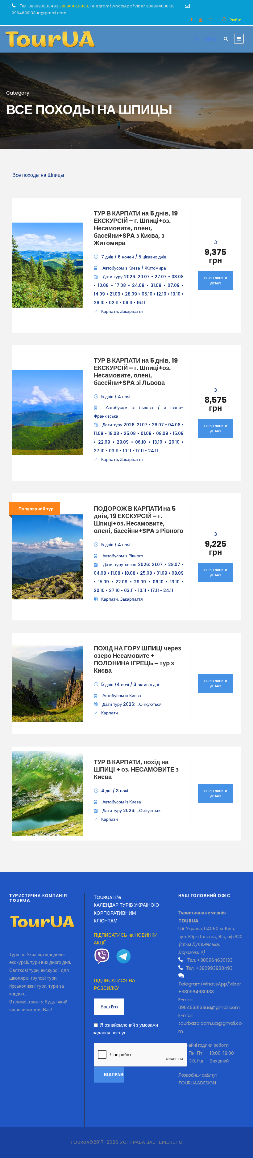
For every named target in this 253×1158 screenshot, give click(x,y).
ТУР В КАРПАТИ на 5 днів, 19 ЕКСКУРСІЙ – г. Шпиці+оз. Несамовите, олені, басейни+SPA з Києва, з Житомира (136, 228)
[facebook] (191, 20)
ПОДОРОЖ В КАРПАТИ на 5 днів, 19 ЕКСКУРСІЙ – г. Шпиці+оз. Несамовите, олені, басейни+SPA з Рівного (138, 519)
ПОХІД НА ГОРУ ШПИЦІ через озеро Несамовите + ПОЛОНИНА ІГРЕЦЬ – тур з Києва (137, 659)
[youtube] (200, 20)
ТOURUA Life (107, 897)
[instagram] (210, 20)
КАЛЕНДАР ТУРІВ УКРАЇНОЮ (126, 905)
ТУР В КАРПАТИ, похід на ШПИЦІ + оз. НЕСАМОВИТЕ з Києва (136, 769)
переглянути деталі (215, 281)
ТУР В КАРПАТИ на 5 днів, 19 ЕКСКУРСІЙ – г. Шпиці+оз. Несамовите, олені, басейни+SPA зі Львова (136, 371)
